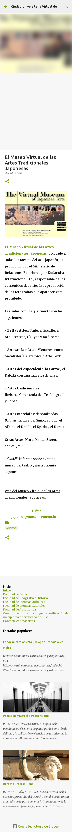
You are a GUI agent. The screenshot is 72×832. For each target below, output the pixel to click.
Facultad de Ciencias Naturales (24, 605)
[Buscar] (66, 6)
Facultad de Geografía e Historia (25, 598)
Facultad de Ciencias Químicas (24, 602)
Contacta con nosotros (19, 621)
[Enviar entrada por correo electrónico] (7, 523)
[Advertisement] (36, 111)
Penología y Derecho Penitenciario (26, 715)
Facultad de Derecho (17, 594)
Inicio (7, 590)
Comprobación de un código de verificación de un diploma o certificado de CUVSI (35, 615)
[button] (7, 181)
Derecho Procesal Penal (18, 783)
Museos (11, 528)
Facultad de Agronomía (19, 609)
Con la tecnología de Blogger (38, 826)
